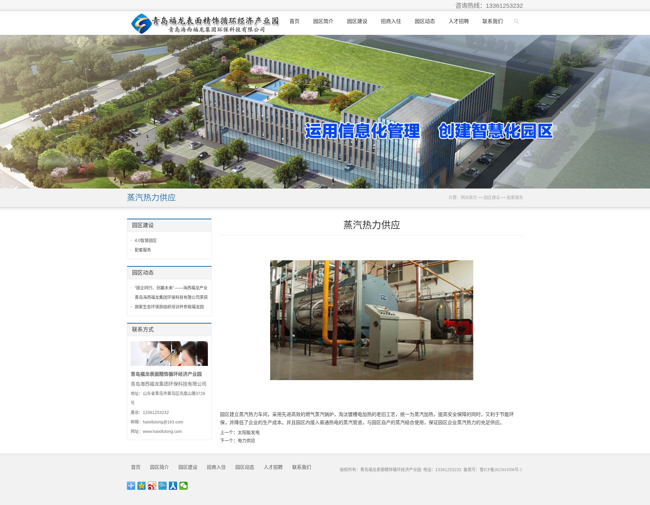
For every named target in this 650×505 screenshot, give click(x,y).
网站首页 (469, 197)
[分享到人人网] (173, 486)
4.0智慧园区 (146, 240)
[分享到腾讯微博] (162, 486)
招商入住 (391, 21)
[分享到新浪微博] (152, 486)
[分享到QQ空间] (141, 486)
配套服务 (515, 197)
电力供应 (246, 440)
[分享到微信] (183, 486)
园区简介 (323, 21)
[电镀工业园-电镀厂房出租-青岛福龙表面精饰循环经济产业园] (205, 23)
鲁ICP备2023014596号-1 (501, 469)
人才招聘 (459, 21)
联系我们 (492, 21)
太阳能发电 (249, 432)
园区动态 (425, 21)
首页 (294, 21)
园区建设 (357, 21)
